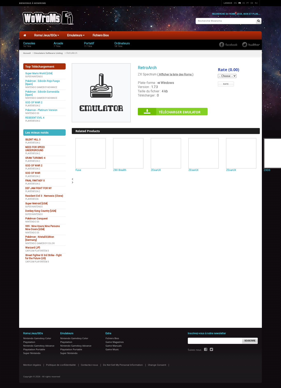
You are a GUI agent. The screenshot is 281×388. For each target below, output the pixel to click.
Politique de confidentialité (61, 365)
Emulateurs (75, 35)
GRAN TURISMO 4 (35, 157)
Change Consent (157, 365)
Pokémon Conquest (36, 218)
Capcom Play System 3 (37, 251)
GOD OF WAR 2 (33, 102)
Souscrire (250, 341)
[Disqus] (166, 236)
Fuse (78, 170)
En (235, 2)
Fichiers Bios (101, 35)
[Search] (258, 21)
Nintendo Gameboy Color (40, 243)
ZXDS (267, 170)
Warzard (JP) (32, 247)
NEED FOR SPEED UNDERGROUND (35, 149)
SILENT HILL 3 (33, 139)
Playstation (31, 199)
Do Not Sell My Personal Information (123, 365)
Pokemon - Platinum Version (41, 110)
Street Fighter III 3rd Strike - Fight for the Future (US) (43, 257)
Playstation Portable (34, 349)
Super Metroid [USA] (36, 203)
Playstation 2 (32, 106)
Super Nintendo (34, 76)
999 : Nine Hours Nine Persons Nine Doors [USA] (42, 228)
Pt (247, 2)
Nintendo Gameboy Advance (41, 87)
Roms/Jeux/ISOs (45, 35)
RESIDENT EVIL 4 (34, 117)
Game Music (112, 349)
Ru (256, 2)
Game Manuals (114, 345)
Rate (226, 83)
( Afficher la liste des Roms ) (175, 74)
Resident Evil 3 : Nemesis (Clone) (44, 195)
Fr (239, 2)
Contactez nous (89, 365)
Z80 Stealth (119, 170)
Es (244, 2)
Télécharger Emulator (180, 112)
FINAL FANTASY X (35, 180)
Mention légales (32, 365)
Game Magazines (115, 341)
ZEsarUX (156, 170)
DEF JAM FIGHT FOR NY (38, 188)
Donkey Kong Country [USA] (40, 210)
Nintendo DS (32, 113)
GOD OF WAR (32, 173)
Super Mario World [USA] (38, 73)
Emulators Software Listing (48, 53)
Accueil (27, 53)
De (252, 2)
